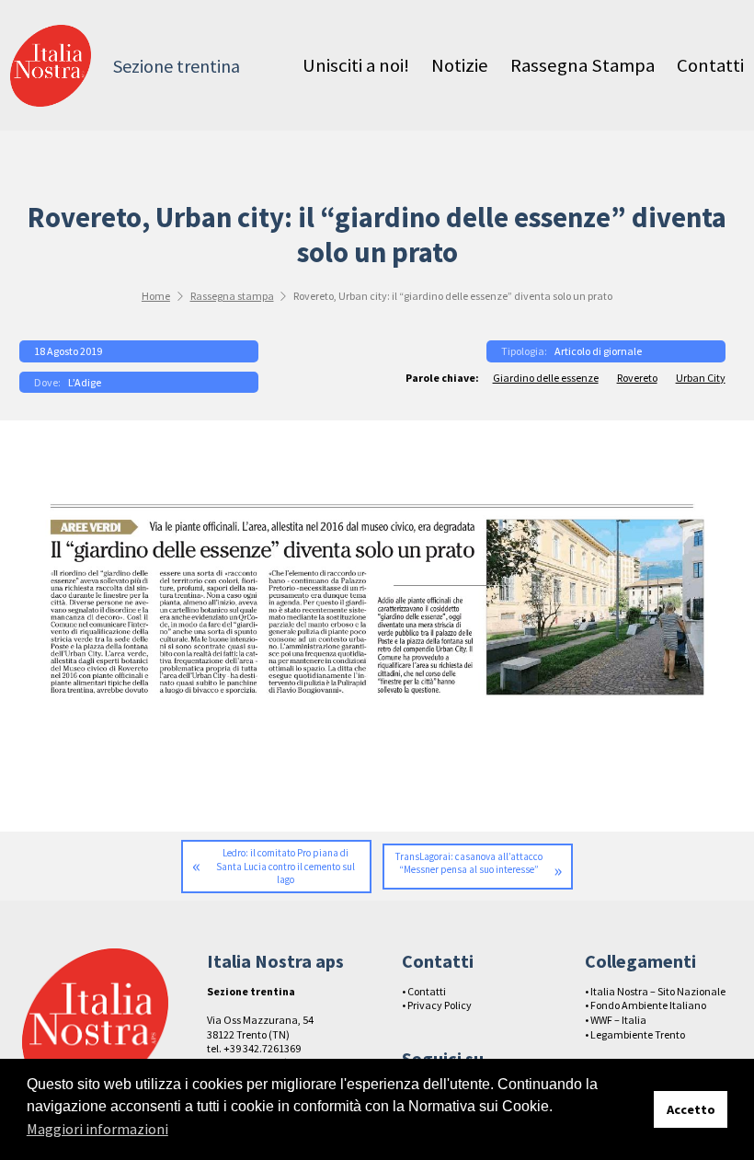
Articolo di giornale (598, 351)
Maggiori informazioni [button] (97, 1129)
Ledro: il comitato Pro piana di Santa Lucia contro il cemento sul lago (285, 866)
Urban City (700, 378)
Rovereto (637, 378)
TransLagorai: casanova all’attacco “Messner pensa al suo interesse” (469, 863)
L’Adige (84, 382)
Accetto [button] (691, 1109)
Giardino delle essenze (546, 378)
